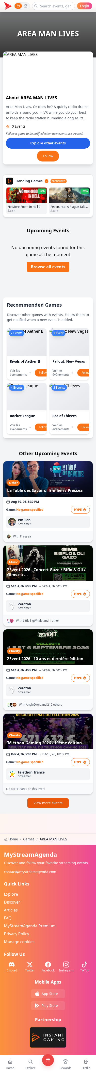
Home (13, 839)
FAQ (8, 918)
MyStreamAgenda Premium (30, 926)
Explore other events (48, 143)
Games (28, 839)
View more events (48, 803)
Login (84, 5)
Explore (11, 894)
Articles (11, 910)
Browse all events (48, 266)
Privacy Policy (16, 934)
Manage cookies (19, 941)
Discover (12, 902)
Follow (48, 156)
